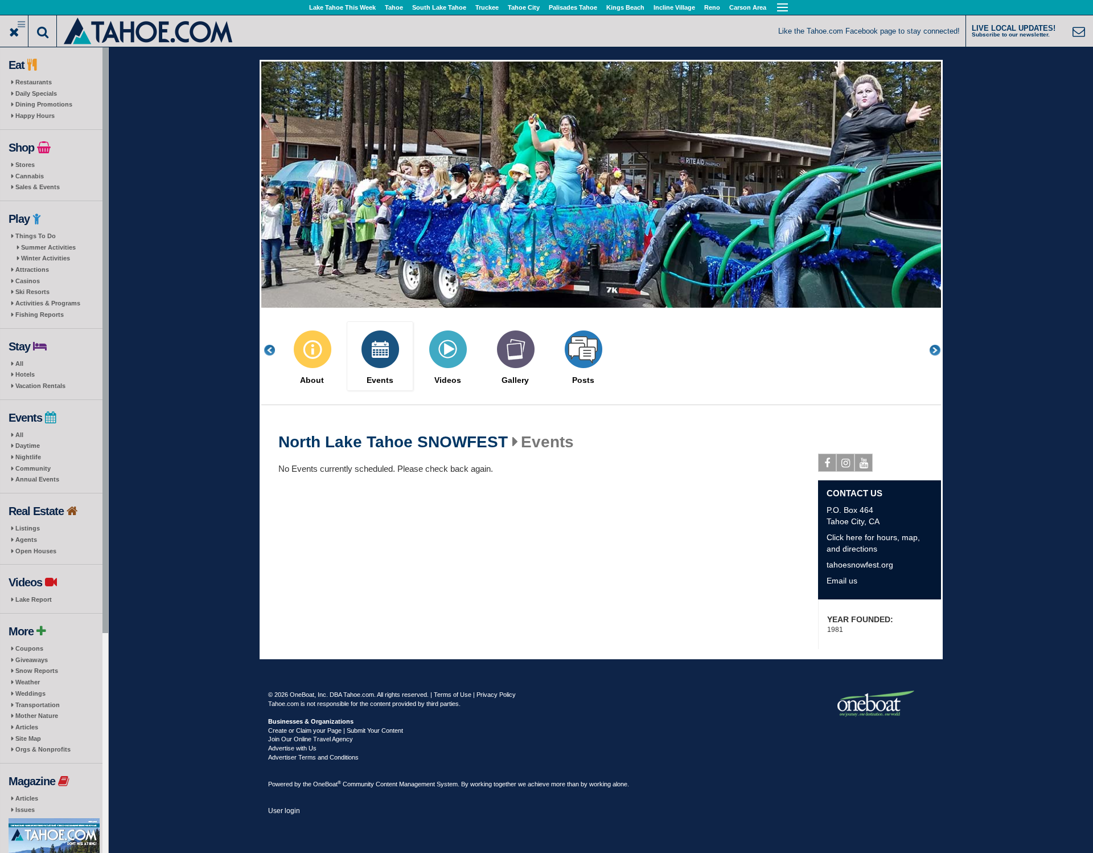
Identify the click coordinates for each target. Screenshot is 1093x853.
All (19, 363)
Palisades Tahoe (573, 7)
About (312, 380)
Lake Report (33, 599)
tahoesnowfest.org (860, 564)
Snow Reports (36, 670)
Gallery (515, 380)
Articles (26, 727)
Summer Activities (48, 247)
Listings (27, 528)
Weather (27, 682)
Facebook (827, 463)
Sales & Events (37, 186)
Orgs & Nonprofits (43, 749)
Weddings (30, 693)
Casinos (27, 280)
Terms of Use (452, 694)
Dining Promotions (43, 104)
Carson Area (747, 7)
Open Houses (35, 551)
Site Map (28, 738)
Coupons (29, 648)
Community (33, 468)
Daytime (27, 445)
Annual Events (37, 479)
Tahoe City (524, 7)
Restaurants (33, 82)
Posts (583, 380)
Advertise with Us (292, 748)
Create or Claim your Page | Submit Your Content (335, 730)
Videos (447, 380)
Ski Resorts (32, 291)
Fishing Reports (39, 314)
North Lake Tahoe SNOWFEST (393, 442)
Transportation (37, 704)
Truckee (487, 7)
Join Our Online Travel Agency (310, 739)
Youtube (863, 463)
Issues (25, 809)
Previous (275, 350)
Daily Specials (36, 93)
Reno (712, 7)
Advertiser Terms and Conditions (313, 757)
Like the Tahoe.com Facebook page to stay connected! (869, 31)
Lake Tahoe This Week (342, 7)
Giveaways (31, 659)
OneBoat (327, 784)
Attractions (32, 269)
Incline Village (674, 7)
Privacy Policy (496, 694)
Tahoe (394, 7)
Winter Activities (45, 258)
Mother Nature (36, 715)
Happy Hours (35, 115)
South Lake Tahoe (439, 7)
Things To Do (35, 235)
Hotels (25, 374)
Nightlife (28, 457)
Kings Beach (625, 7)
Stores (25, 164)
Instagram (845, 463)
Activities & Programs (47, 303)
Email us (842, 580)
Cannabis (29, 176)
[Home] (149, 30)
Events (380, 380)
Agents (26, 539)
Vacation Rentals (40, 385)
